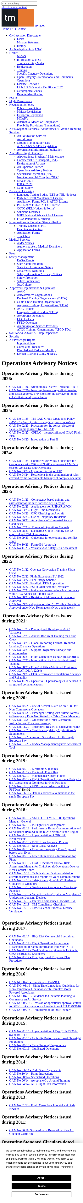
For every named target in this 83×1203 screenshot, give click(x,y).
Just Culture (24, 284)
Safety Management (21, 256)
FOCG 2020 (24, 184)
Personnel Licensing (21, 191)
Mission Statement (28, 42)
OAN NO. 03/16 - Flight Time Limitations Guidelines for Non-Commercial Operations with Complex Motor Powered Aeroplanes (44, 989)
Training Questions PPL (31, 225)
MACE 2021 (25, 180)
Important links (26, 343)
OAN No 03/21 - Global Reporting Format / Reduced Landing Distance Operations (42, 644)
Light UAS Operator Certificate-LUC (40, 87)
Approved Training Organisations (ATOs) (42, 305)
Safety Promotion (27, 277)
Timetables (23, 236)
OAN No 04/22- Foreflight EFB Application (36, 583)
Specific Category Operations (35, 73)
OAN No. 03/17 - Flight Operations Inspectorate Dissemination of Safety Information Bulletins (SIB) (41, 945)
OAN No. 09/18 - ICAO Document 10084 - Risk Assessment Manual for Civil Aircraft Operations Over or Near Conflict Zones (44, 866)
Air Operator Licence (30, 167)
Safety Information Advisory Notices (39, 274)
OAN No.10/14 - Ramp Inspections (31, 1073)
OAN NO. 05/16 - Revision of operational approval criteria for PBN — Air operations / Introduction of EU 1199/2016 (45, 1004)
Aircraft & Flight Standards (25, 153)
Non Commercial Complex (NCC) (38, 177)
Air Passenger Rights (22, 339)
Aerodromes (24, 139)
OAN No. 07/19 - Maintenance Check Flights (37, 775)
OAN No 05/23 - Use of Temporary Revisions (37, 516)
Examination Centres (29, 229)
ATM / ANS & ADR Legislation (37, 146)
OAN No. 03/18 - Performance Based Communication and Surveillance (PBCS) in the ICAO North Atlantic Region (45, 830)
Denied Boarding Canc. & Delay (37, 353)
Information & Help (29, 59)
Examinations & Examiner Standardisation (35, 222)
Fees (12, 253)
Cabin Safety (25, 187)
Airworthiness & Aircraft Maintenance (40, 156)
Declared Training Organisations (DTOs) (42, 298)
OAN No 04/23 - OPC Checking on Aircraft (36, 513)
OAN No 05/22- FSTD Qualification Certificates (39, 586)
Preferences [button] (67, 1167)
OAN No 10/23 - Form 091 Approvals (32, 544)
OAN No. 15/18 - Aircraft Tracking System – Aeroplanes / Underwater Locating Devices (45, 895)
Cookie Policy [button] (55, 1162)
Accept (41, 1177)
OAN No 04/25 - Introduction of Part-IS (33, 439)
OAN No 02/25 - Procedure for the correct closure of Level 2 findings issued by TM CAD (41, 427)
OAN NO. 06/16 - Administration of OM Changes (40, 1009)
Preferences (42, 1194)
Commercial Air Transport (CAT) (37, 160)
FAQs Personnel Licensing (33, 218)
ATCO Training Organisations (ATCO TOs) (44, 329)
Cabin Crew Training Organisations (38, 301)
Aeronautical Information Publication (39, 149)
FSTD (13, 97)
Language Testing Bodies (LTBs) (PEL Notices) (46, 194)
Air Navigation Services (31, 135)
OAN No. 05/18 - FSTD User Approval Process (38, 842)
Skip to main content (14, 7)
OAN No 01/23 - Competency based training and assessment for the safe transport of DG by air (39, 501)
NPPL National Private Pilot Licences (40, 215)
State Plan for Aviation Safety (35, 267)
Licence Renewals (28, 84)
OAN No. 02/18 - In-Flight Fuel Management (37, 825)
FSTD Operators (27, 322)
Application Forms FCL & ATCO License (42, 201)
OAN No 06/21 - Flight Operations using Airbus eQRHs (44, 656)
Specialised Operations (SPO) (35, 173)
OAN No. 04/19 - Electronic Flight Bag (33, 772)
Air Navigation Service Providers (37, 326)
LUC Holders (25, 319)
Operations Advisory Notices (34, 170)
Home (5, 29)
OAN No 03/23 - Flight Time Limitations (34, 510)
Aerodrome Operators (30, 315)
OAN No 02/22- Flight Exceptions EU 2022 (36, 576)
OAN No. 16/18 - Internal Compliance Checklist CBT (42, 901)
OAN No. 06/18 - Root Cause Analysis (33, 845)
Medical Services (19, 239)
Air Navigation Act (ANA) (25, 49)
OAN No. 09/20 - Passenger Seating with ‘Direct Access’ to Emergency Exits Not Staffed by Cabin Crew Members (44, 714)
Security (14, 336)
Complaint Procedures (30, 346)
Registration (24, 66)
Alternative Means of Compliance (37, 122)
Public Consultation (29, 108)
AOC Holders (25, 308)
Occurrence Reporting (30, 270)
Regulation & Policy (21, 104)
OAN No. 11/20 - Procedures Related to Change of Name (44, 726)
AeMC (21, 291)
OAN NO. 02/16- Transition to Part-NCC (34, 982)
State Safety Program (30, 263)
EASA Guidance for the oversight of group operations (42, 422)
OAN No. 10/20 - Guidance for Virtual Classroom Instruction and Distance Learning (40, 721)
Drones (13, 52)
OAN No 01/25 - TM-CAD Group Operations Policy (42, 418)
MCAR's (22, 118)
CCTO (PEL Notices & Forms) (36, 208)
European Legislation (30, 115)
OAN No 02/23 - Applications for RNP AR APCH (40, 506)
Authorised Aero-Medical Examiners (39, 246)
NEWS (21, 56)
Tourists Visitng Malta (30, 63)
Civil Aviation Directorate (25, 35)
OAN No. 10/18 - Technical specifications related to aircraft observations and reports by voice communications (44, 875)
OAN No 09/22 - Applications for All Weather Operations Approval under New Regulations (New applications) (44, 605)
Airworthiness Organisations (34, 295)
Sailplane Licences (28, 212)
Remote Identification (30, 94)
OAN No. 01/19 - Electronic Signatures (33, 768)
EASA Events (25, 260)
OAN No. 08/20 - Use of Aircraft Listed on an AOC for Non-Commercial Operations (43, 707)
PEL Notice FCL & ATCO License (38, 205)
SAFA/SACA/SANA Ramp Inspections (33, 333)
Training (22, 70)
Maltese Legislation (29, 111)
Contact (21, 29)
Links (20, 39)
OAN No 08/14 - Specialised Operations (34, 1077)
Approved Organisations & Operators (32, 288)
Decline (41, 1186)
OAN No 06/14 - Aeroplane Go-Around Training (39, 1080)
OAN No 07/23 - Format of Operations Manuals (39, 527)
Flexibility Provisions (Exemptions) (38, 125)
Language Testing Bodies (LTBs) (37, 312)
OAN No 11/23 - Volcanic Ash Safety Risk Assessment (43, 548)
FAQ (13, 29)
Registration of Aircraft (31, 163)
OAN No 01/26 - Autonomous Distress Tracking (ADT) (44, 386)
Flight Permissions (20, 101)
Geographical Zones (29, 90)
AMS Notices (25, 243)
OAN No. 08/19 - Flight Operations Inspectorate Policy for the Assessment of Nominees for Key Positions (45, 781)
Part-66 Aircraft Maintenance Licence (40, 198)
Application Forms (28, 232)
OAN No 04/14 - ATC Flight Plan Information (37, 1084)
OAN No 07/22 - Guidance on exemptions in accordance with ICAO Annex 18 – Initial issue (44, 592)
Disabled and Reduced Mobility (36, 350)
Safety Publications (28, 281)
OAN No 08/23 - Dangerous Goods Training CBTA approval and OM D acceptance (41, 532)
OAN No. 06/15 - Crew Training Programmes (37, 1045)
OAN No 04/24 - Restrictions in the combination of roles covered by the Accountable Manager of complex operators (45, 476)
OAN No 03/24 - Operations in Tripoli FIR (35, 471)
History (21, 45)
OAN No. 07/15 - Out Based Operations (34, 1048)
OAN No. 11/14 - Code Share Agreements (35, 1070)
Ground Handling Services (33, 142)
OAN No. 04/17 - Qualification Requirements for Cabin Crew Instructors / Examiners (43, 952)
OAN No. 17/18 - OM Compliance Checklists (37, 904)
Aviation (40, 25)
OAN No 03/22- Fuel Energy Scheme (32, 580)
